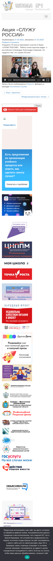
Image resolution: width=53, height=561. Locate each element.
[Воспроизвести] (5, 80)
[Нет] (49, 544)
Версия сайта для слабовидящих (21, 109)
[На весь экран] (47, 80)
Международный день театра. (35, 96)
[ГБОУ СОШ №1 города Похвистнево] (26, 5)
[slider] (24, 80)
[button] (26, 69)
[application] (26, 69)
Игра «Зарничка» (12, 92)
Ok (27, 557)
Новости (30, 84)
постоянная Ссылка (18, 86)
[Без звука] (43, 80)
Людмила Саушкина (10, 42)
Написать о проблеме (17, 184)
